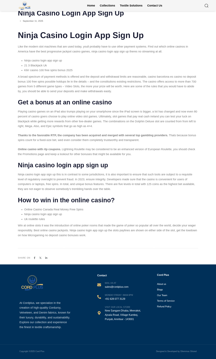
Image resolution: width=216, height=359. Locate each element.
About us (161, 284)
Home (91, 5)
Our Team (162, 295)
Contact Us (154, 5)
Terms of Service (166, 300)
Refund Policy (164, 306)
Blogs (160, 289)
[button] (206, 5)
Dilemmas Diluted (188, 351)
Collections (107, 5)
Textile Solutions (131, 5)
